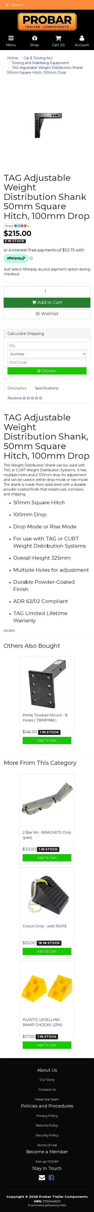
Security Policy (47, 1135)
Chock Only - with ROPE (45, 926)
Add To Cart (47, 740)
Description (17, 388)
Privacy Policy (47, 1116)
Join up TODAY (47, 1161)
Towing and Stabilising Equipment (40, 63)
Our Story (47, 1079)
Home (12, 58)
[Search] (7, 4)
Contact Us (47, 1089)
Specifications (46, 388)
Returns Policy (47, 1125)
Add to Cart (49, 302)
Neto (63, 1205)
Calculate (48, 371)
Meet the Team (47, 1099)
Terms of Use (47, 1145)
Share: (9, 226)
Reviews (15, 398)
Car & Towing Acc (38, 58)
